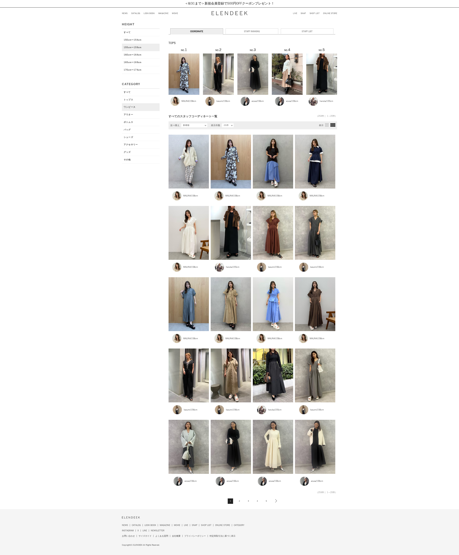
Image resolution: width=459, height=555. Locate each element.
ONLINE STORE (330, 13)
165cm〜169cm (132, 62)
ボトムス (128, 122)
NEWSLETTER (157, 531)
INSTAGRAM (128, 531)
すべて (127, 32)
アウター (128, 114)
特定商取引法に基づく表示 (222, 536)
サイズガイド (145, 536)
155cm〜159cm (132, 47)
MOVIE (175, 13)
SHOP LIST (315, 13)
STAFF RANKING (252, 31)
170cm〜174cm (132, 70)
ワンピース (130, 107)
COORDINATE (196, 31)
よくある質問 (161, 536)
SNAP (303, 13)
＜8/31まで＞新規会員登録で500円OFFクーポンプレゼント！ (229, 3)
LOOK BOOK (149, 13)
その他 (127, 160)
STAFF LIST (307, 31)
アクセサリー (131, 144)
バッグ (127, 130)
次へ (275, 501)
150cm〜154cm (132, 40)
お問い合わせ (128, 536)
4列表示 (332, 125)
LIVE (295, 13)
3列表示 (327, 125)
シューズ (128, 137)
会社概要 (176, 536)
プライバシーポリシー (195, 536)
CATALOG (135, 13)
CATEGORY (239, 525)
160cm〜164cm (132, 55)
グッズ (127, 152)
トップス (128, 100)
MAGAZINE (163, 13)
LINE (145, 531)
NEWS (125, 13)
